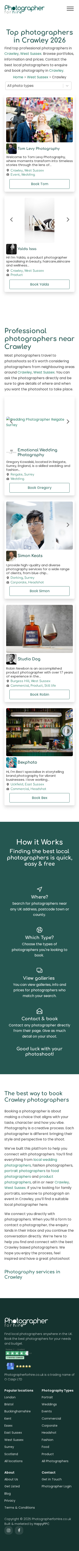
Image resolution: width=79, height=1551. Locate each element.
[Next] (67, 120)
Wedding (28, 175)
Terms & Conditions (19, 1507)
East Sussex (34, 784)
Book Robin (39, 694)
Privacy (9, 1500)
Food (45, 1447)
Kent (7, 1418)
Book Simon (40, 590)
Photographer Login (57, 1486)
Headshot (36, 582)
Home (18, 77)
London (10, 1397)
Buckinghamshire (17, 1411)
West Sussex (30, 53)
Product (17, 275)
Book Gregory (40, 487)
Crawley (11, 53)
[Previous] (11, 120)
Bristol (8, 1404)
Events (47, 1411)
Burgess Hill (20, 681)
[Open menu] (70, 8)
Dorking (17, 577)
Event (15, 175)
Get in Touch (52, 1479)
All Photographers (55, 1461)
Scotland (11, 1454)
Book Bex (39, 797)
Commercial (20, 685)
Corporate (19, 582)
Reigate (17, 474)
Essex (8, 1425)
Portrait (47, 1397)
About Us (11, 1479)
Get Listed (12, 1486)
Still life (50, 685)
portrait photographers (24, 1170)
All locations (13, 1461)
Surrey (29, 474)
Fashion (47, 1440)
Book (39, 183)
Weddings (49, 1404)
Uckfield (17, 784)
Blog (7, 1493)
